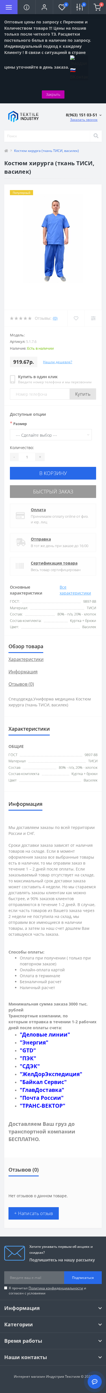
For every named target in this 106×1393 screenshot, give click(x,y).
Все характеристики (75, 590)
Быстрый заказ (53, 491)
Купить (82, 394)
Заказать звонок (84, 119)
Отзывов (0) (21, 684)
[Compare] (93, 318)
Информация (23, 672)
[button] (44, 7)
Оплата (38, 509)
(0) (55, 318)
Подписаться (83, 1277)
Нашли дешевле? (57, 362)
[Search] (96, 136)
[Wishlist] (76, 318)
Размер (18, 423)
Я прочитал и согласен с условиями (47, 1291)
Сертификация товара (54, 563)
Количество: (22, 447)
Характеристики (26, 659)
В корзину (53, 473)
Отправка (41, 539)
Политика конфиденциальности (56, 1288)
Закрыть (53, 94)
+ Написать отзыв (33, 1213)
